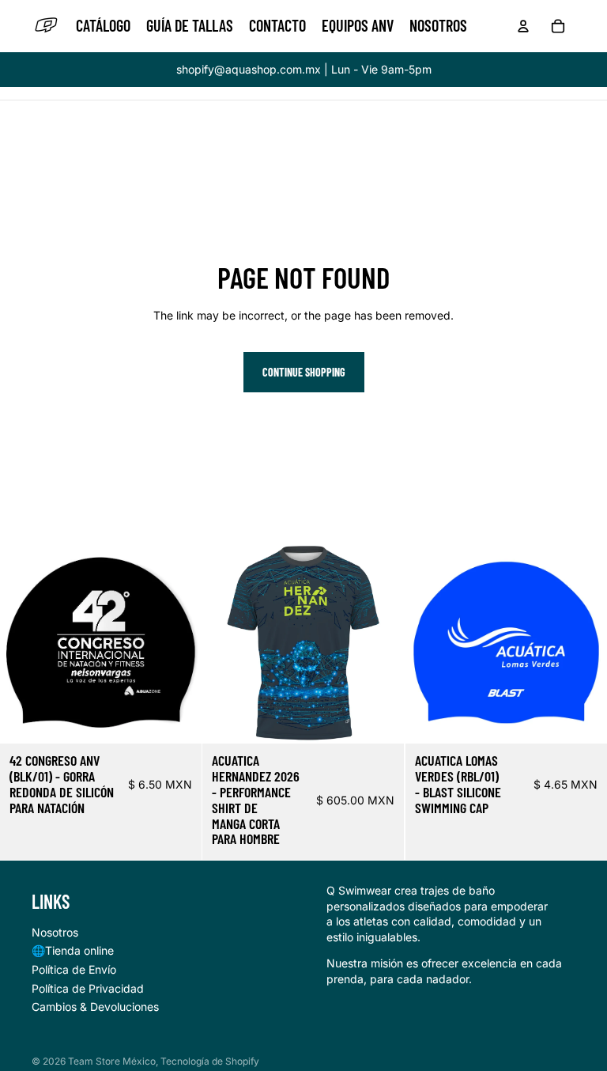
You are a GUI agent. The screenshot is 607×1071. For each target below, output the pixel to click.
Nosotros (55, 932)
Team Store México (112, 1061)
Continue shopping (303, 372)
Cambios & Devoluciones (95, 1006)
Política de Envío (74, 969)
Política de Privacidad (88, 988)
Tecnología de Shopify (209, 1061)
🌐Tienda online (73, 950)
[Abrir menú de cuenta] (523, 26)
